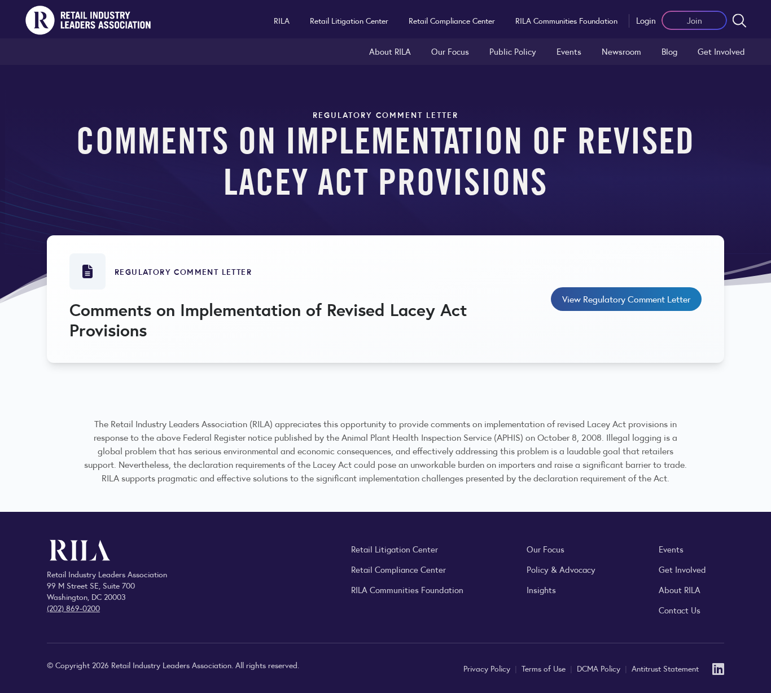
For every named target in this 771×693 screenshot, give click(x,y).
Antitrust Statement (665, 668)
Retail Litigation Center (349, 20)
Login (646, 20)
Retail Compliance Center (452, 20)
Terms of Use (545, 668)
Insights (541, 589)
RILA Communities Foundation (566, 20)
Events (569, 51)
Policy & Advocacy (561, 569)
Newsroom (621, 51)
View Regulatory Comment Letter (626, 298)
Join (694, 20)
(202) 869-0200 (73, 607)
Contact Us (679, 609)
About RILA (390, 51)
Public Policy (512, 51)
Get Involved (721, 51)
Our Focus (450, 51)
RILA (282, 20)
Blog (669, 51)
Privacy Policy (487, 668)
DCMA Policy (600, 668)
